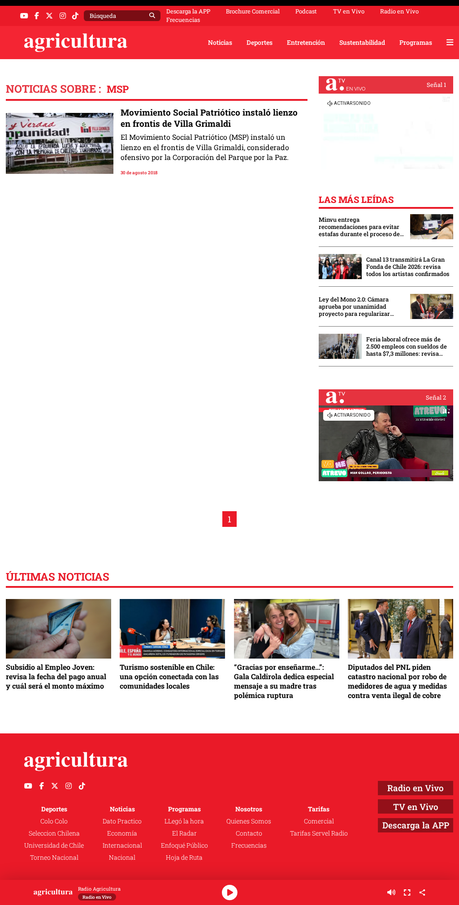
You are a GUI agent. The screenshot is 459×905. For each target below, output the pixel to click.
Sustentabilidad (362, 42)
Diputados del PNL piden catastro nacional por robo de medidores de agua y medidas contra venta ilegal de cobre (397, 681)
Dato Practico (122, 821)
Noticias (220, 42)
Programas (415, 42)
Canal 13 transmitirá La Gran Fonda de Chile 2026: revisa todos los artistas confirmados (408, 266)
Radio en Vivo (399, 11)
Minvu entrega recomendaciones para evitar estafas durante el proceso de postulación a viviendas (359, 226)
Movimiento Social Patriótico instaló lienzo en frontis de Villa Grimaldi (209, 118)
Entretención (306, 42)
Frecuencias (183, 20)
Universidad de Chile (54, 845)
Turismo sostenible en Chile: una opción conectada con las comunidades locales (169, 676)
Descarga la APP (188, 11)
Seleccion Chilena (54, 833)
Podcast (306, 11)
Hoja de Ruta (184, 857)
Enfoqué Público (184, 845)
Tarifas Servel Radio (319, 833)
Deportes (260, 42)
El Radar (184, 833)
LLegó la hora (184, 821)
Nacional (122, 857)
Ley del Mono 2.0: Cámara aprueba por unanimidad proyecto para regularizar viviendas (354, 306)
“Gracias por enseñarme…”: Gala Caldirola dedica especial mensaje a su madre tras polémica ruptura (284, 681)
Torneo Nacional (54, 857)
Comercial (319, 821)
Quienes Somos (248, 821)
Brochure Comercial (253, 11)
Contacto (249, 833)
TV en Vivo (348, 11)
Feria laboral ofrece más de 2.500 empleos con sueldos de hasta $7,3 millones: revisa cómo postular (406, 346)
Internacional (122, 845)
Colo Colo (54, 821)
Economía (122, 833)
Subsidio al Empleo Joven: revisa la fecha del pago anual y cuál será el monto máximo (56, 676)
